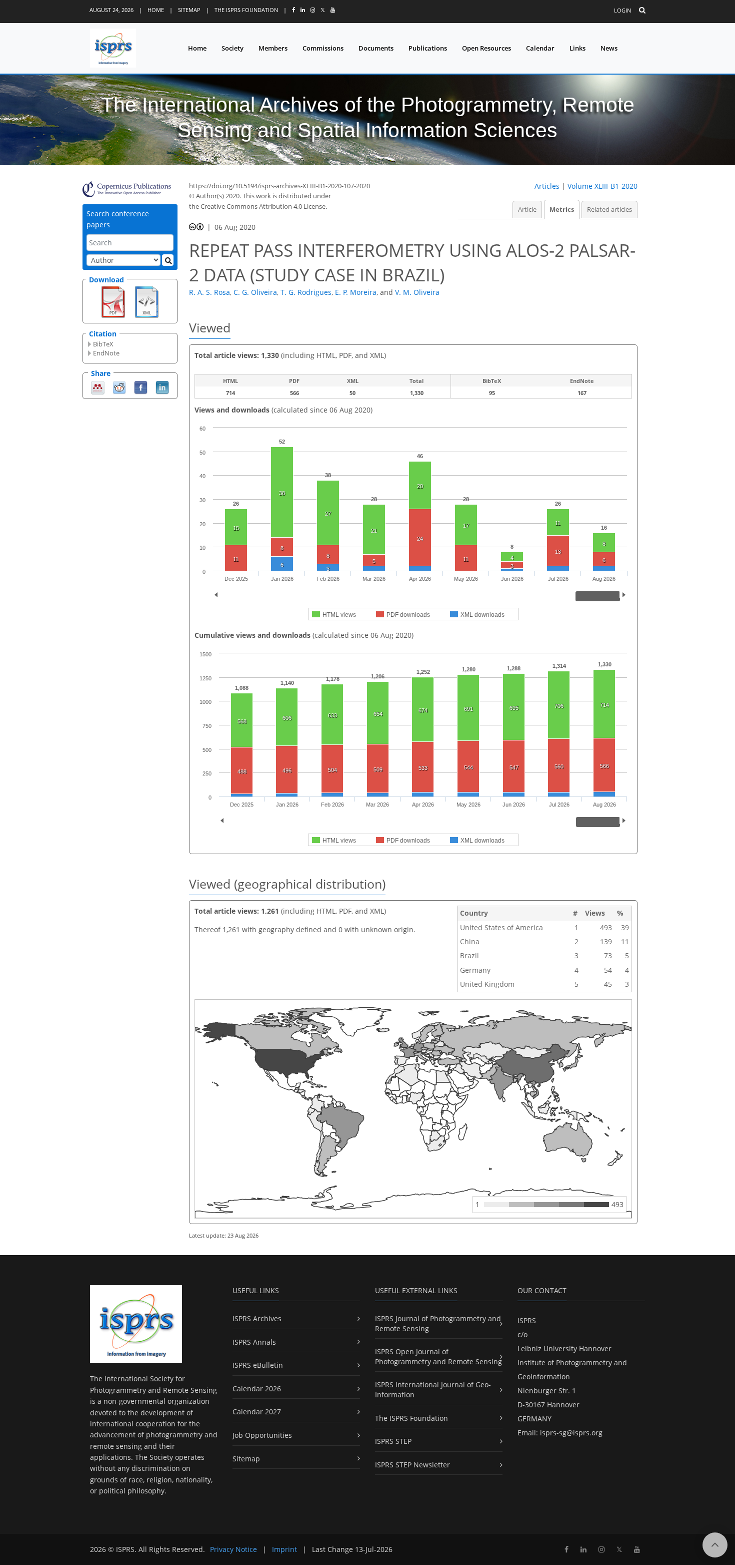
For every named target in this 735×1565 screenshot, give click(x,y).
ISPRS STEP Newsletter (412, 1464)
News (609, 48)
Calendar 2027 (256, 1411)
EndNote (106, 352)
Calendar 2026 (256, 1388)
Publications (427, 48)
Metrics (562, 209)
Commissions (323, 48)
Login (622, 10)
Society (233, 48)
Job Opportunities (262, 1435)
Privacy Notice (233, 1549)
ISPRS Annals (254, 1342)
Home (156, 10)
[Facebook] (141, 387)
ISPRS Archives (257, 1318)
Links (578, 48)
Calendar (540, 48)
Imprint (284, 1549)
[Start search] (168, 260)
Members (273, 48)
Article (527, 209)
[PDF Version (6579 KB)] (113, 300)
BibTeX (103, 343)
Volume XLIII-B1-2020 (603, 186)
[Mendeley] (97, 387)
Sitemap (189, 10)
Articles (547, 186)
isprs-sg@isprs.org (571, 1432)
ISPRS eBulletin (257, 1365)
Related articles (609, 209)
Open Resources (486, 48)
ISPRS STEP (393, 1441)
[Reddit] (119, 387)
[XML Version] (146, 300)
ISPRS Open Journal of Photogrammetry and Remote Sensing (438, 1356)
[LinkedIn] (162, 387)
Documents (376, 48)
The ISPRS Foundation (246, 10)
